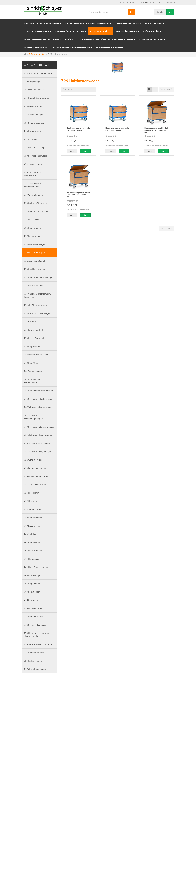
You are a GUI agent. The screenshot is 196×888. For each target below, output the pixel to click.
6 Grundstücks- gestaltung (70, 31)
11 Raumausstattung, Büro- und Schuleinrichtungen (105, 39)
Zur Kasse (143, 2)
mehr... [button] (72, 151)
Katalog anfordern (126, 2)
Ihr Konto (157, 2)
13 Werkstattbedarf (35, 47)
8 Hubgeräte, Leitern (126, 31)
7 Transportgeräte (100, 31)
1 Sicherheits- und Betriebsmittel (42, 23)
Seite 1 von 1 (166, 89)
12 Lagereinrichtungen (151, 39)
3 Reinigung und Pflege (127, 23)
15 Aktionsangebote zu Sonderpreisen (71, 47)
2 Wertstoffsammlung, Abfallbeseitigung (87, 23)
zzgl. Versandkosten (83, 145)
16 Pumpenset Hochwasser (109, 47)
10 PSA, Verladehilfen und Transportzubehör (48, 39)
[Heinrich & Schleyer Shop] (42, 10)
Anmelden (170, 2)
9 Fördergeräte (151, 31)
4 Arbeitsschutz (154, 23)
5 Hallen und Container (37, 31)
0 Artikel (160, 12)
